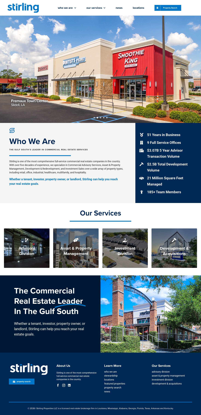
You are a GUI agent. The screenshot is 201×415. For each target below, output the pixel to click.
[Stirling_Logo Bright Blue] (23, 3)
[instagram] (63, 385)
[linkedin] (69, 385)
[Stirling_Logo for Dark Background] (29, 363)
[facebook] (57, 385)
